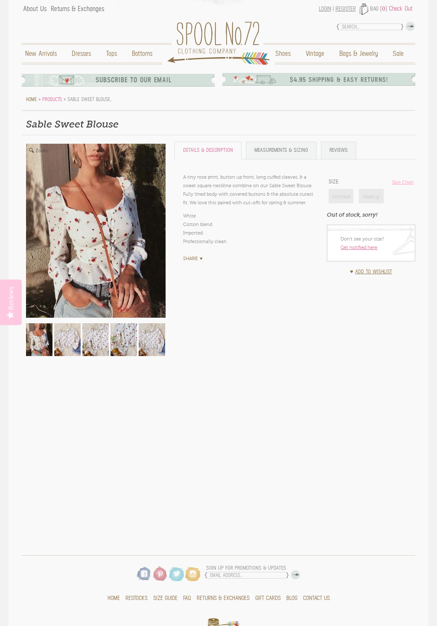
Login (325, 9)
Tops (111, 53)
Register (345, 9)
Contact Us (316, 598)
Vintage (315, 53)
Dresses (81, 53)
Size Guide (165, 598)
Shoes (283, 53)
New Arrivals (41, 53)
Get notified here (359, 247)
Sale (398, 53)
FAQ (187, 598)
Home (220, 43)
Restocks (136, 598)
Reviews (338, 150)
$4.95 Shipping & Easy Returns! (339, 79)
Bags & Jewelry (358, 53)
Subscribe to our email (134, 80)
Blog (291, 598)
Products (52, 99)
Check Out (401, 8)
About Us (35, 9)
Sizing (281, 150)
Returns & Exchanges (77, 9)
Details (208, 150)
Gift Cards (268, 598)
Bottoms (142, 53)
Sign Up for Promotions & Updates (246, 568)
